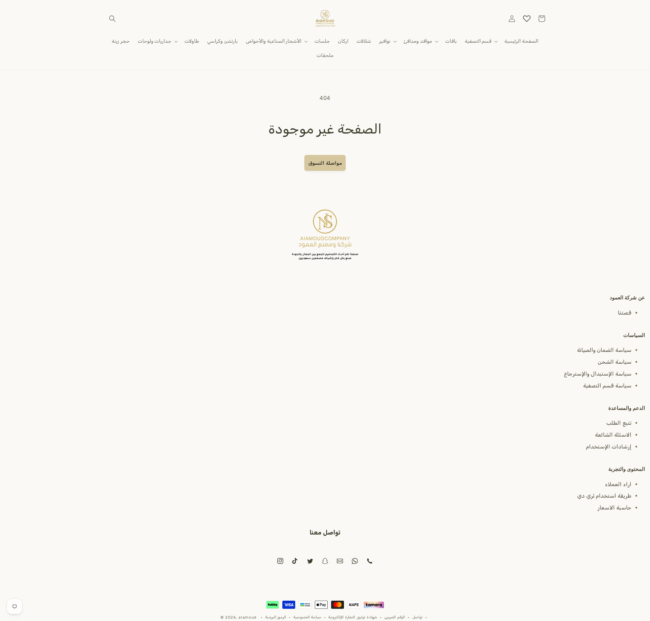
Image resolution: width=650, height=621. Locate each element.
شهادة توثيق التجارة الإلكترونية (352, 617)
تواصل (417, 617)
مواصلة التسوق (325, 163)
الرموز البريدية (275, 617)
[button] (112, 18)
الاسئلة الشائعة (613, 435)
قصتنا (624, 312)
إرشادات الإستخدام (608, 446)
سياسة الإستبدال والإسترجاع (597, 373)
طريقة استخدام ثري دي (604, 496)
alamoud (247, 617)
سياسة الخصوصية (307, 617)
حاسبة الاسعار (614, 507)
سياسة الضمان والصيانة (604, 350)
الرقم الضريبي (394, 617)
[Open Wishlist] (526, 18)
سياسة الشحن (614, 362)
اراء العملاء (618, 484)
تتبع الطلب (618, 423)
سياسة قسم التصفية (607, 385)
